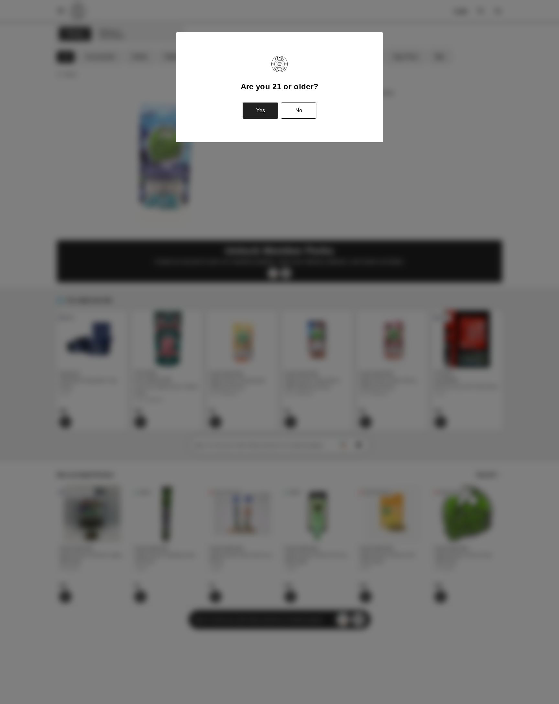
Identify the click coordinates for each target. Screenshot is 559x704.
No (298, 110)
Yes (260, 110)
